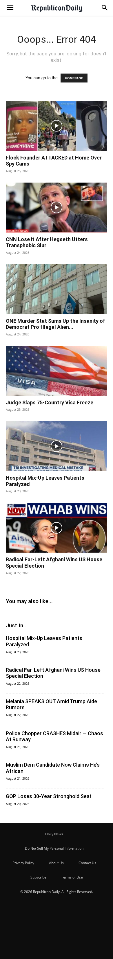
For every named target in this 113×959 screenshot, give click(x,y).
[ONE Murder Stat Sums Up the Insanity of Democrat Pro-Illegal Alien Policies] (56, 289)
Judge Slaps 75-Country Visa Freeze (49, 402)
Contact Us (87, 862)
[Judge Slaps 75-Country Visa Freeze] (56, 371)
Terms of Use (72, 877)
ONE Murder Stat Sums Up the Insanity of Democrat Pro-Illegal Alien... (55, 324)
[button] (10, 8)
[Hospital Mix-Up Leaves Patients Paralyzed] (56, 446)
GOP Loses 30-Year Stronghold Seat (49, 796)
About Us (56, 862)
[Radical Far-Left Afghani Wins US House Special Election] (56, 528)
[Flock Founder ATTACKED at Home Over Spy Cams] (56, 126)
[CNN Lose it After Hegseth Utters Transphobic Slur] (56, 207)
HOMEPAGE (74, 78)
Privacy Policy (23, 862)
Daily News (54, 834)
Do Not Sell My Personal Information (54, 848)
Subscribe (38, 877)
